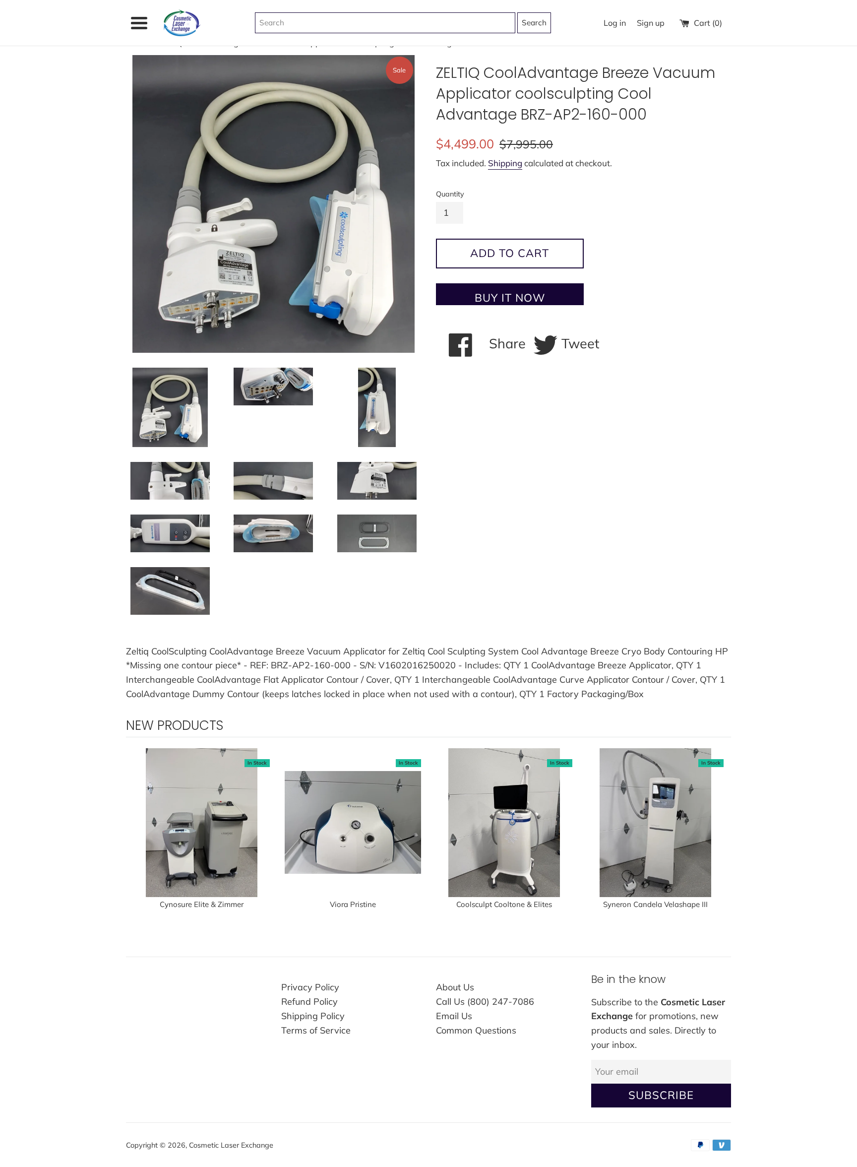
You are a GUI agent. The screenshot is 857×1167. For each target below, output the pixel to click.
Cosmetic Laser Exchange (231, 1145)
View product (202, 833)
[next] (721, 840)
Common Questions (476, 1030)
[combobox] (385, 22)
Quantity (450, 194)
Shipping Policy (313, 1016)
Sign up (651, 23)
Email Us (454, 1016)
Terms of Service (316, 1030)
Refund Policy (309, 1001)
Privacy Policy (310, 987)
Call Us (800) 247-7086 (485, 1001)
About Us (455, 987)
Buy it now (510, 298)
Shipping (505, 163)
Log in (615, 23)
